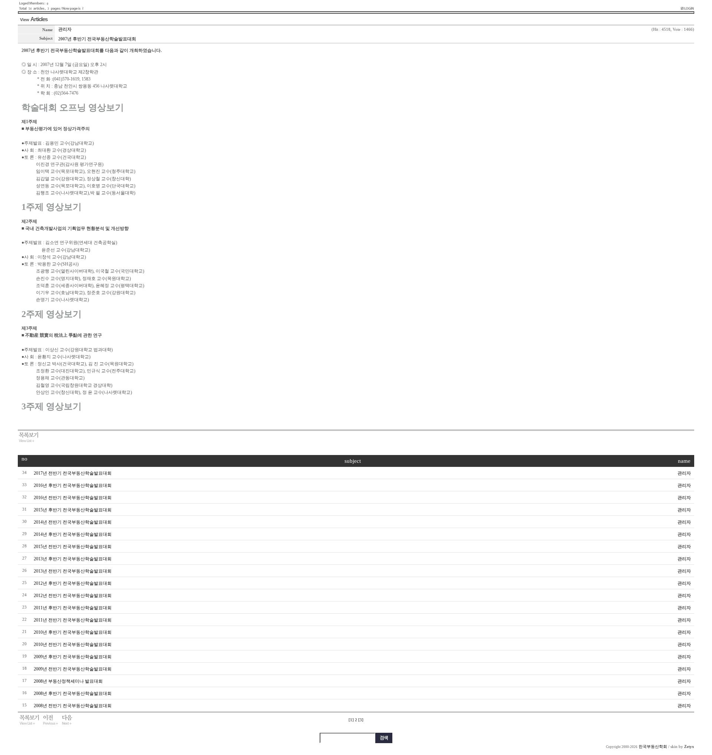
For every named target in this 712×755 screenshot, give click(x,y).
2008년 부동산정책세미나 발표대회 (68, 681)
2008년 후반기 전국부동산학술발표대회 (73, 693)
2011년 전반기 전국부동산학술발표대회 (73, 620)
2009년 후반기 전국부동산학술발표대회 (73, 656)
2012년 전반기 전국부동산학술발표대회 (73, 595)
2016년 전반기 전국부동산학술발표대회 (73, 497)
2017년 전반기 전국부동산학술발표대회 (73, 473)
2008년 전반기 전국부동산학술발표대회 (73, 705)
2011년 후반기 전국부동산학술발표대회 (73, 607)
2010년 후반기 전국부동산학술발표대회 (73, 632)
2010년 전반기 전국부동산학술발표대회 (73, 644)
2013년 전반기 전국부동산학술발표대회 (73, 571)
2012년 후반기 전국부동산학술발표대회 (73, 583)
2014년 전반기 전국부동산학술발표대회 (73, 522)
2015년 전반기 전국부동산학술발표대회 (73, 546)
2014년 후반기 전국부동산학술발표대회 (73, 534)
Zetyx (689, 747)
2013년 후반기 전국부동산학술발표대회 (73, 558)
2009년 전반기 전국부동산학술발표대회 (73, 669)
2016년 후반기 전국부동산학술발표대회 (73, 485)
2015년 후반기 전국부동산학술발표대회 (73, 509)
